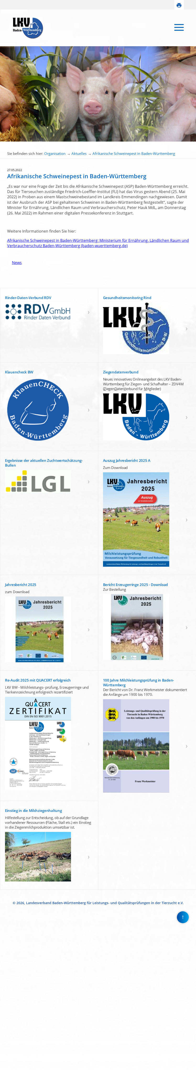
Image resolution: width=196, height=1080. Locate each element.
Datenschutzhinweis (13, 1078)
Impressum (7, 1074)
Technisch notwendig (7, 999)
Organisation (54, 153)
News (14, 262)
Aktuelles (79, 153)
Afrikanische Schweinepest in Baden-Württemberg (134, 153)
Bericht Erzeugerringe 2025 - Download (135, 584)
